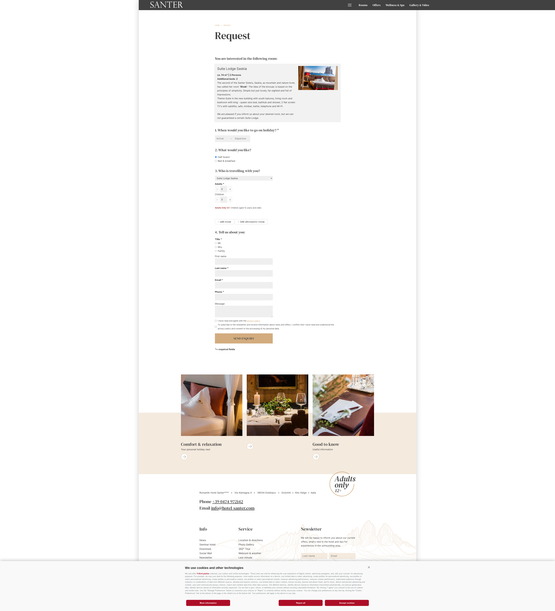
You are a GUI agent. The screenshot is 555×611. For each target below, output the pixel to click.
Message (220, 303)
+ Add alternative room (251, 221)
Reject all (300, 603)
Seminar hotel (207, 544)
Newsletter (205, 557)
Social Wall (205, 553)
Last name (221, 268)
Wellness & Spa (395, 5)
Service (245, 529)
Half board (224, 157)
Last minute (245, 557)
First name (220, 256)
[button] (369, 567)
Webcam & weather (249, 553)
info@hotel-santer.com (233, 508)
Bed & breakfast (226, 160)
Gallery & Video (419, 5)
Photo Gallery (246, 544)
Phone (219, 291)
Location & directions (250, 540)
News (202, 540)
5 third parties (203, 574)
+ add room (224, 221)
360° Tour (244, 548)
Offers (377, 5)
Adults (218, 183)
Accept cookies (347, 603)
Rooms (363, 5)
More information (208, 603)
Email (218, 280)
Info (203, 529)
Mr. (219, 243)
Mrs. (220, 247)
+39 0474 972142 (227, 502)
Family (221, 250)
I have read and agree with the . (239, 321)
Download (205, 548)
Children (219, 194)
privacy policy (253, 321)
